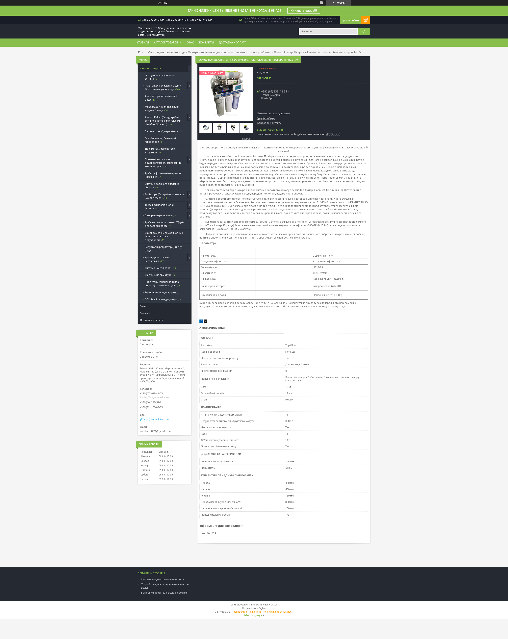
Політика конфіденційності (278, 611)
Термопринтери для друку (160, 292)
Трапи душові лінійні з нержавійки (158, 259)
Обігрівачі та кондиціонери (161, 299)
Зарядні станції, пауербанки (161, 131)
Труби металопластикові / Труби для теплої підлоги (164, 224)
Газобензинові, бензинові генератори (160, 140)
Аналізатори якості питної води (161, 98)
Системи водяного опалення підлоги (162, 185)
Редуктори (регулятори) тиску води (163, 248)
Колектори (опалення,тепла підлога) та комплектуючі (162, 283)
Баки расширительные (158, 215)
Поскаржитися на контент (246, 611)
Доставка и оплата (232, 42)
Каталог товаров (166, 42)
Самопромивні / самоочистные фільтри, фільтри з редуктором (164, 236)
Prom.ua (273, 604)
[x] (205, 321)
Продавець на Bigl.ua (254, 608)
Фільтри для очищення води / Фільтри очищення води (184, 52)
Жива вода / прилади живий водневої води (162, 108)
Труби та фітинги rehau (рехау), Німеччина (163, 175)
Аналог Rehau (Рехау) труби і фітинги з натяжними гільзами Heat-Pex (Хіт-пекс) (163, 121)
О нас (190, 42)
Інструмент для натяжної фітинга (160, 77)
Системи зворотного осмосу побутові (246, 52)
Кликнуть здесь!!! (304, 11)
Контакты (206, 42)
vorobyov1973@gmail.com (155, 431)
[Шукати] (364, 31)
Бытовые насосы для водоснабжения (164, 592)
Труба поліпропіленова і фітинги (159, 206)
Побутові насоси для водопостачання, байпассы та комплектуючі (163, 163)
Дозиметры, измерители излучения (160, 150)
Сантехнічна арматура (158, 274)
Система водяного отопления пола (162, 579)
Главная (143, 42)
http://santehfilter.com (156, 419)
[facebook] (201, 321)
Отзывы (145, 313)
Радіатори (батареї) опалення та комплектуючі (164, 196)
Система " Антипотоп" (158, 268)
